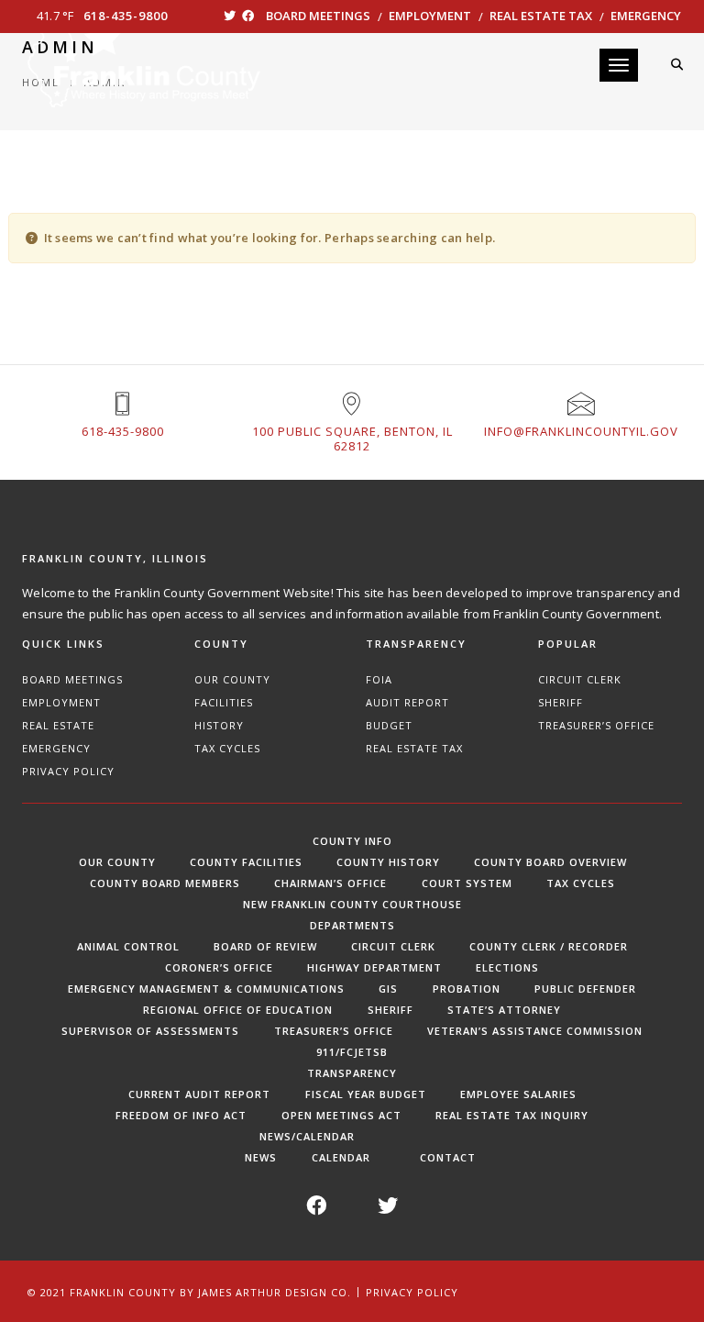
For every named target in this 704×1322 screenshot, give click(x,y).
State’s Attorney (504, 1009)
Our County (232, 679)
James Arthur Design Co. (274, 1292)
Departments (352, 925)
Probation (466, 988)
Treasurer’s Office (596, 725)
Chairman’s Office (330, 883)
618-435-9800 (125, 15)
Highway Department (374, 967)
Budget (389, 725)
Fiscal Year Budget (365, 1094)
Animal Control (128, 946)
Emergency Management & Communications (206, 988)
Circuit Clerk (580, 679)
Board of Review (265, 946)
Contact (448, 1157)
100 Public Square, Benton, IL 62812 (352, 438)
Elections (507, 967)
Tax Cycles (227, 748)
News (261, 1157)
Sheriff (560, 702)
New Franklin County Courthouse (352, 904)
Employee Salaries (518, 1094)
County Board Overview (550, 862)
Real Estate (58, 725)
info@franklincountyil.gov (581, 431)
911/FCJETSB (352, 1052)
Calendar (341, 1157)
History (219, 725)
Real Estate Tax (541, 15)
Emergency (645, 15)
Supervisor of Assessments (150, 1031)
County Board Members (165, 883)
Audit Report (407, 702)
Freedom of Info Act (181, 1115)
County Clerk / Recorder (548, 946)
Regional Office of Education (238, 1009)
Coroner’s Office (219, 967)
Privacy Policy (68, 771)
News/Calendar (307, 1136)
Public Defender (585, 988)
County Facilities (246, 862)
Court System (467, 883)
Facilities (223, 702)
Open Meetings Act (341, 1115)
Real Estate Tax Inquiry (511, 1115)
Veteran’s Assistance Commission (535, 1031)
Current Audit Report (199, 1094)
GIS (388, 988)
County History (388, 862)
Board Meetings (318, 15)
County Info (352, 841)
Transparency (352, 1073)
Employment (430, 15)
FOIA (379, 679)
